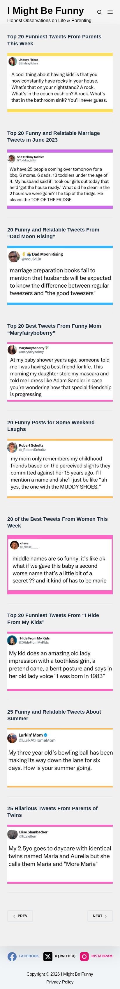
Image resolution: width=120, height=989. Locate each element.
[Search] (99, 12)
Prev (22, 916)
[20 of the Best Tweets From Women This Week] (60, 564)
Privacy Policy (60, 981)
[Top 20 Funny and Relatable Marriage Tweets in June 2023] (60, 179)
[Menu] (110, 12)
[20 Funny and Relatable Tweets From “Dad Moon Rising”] (60, 275)
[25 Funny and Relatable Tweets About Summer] (60, 757)
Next (97, 916)
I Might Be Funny (45, 10)
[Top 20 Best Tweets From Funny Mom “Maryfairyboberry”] (60, 372)
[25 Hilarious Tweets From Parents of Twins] (60, 854)
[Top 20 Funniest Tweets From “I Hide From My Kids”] (60, 661)
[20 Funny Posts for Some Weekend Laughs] (60, 468)
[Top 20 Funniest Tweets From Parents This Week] (60, 82)
